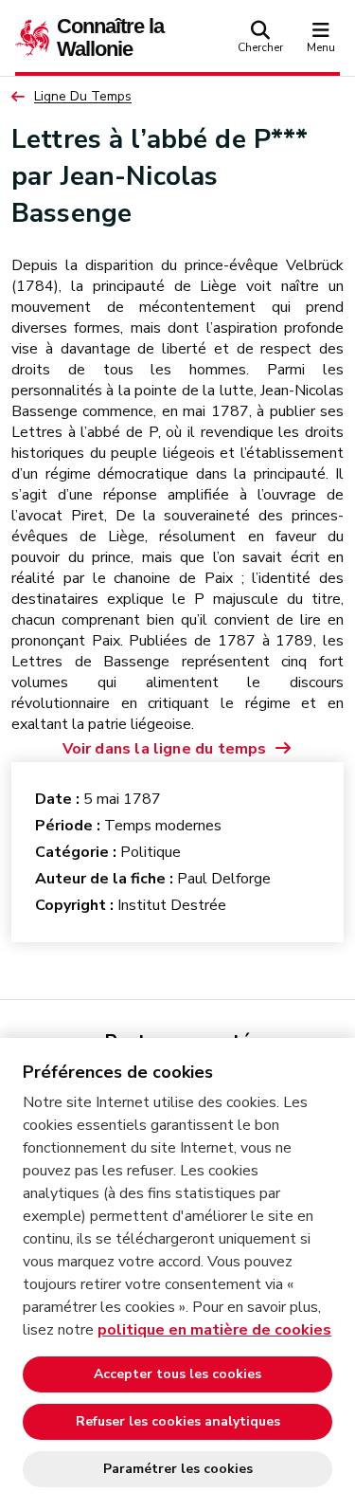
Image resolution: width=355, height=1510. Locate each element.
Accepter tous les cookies (177, 1374)
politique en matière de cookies (214, 1329)
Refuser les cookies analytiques (178, 1421)
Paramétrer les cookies (178, 1469)
